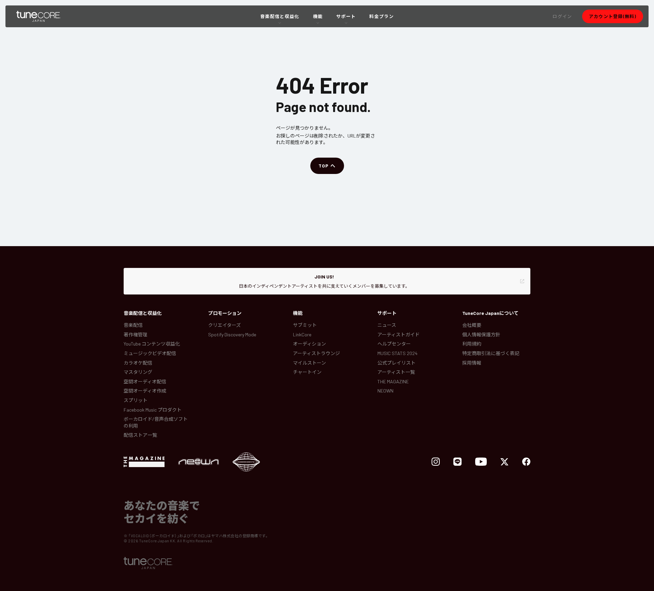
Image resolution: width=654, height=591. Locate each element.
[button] (562, 16)
